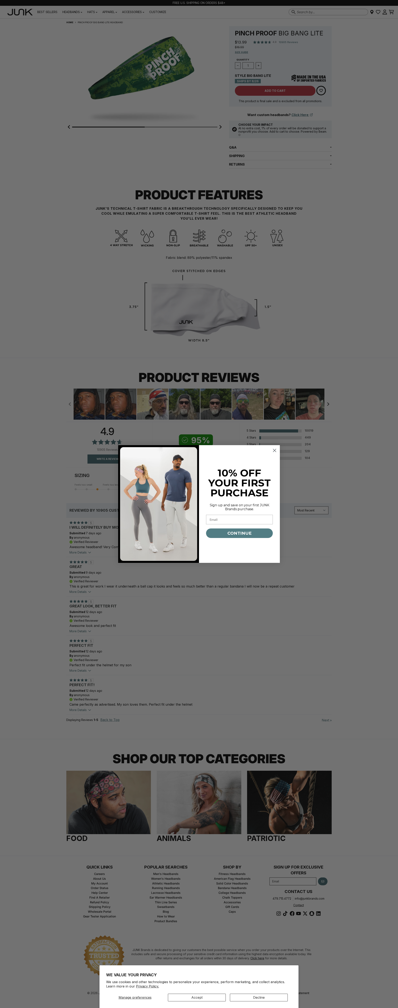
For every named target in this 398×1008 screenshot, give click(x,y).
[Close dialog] (274, 450)
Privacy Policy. (147, 986)
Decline (259, 997)
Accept (197, 997)
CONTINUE (239, 533)
